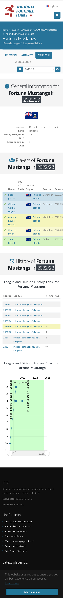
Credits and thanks (14, 536)
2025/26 (7, 310)
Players (29, 55)
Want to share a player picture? (19, 541)
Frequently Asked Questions (18, 526)
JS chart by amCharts (20, 382)
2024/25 (7, 315)
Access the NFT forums (16, 531)
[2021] (20, 69)
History (45, 55)
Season (7, 295)
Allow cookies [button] (32, 592)
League (17, 295)
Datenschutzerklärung (15, 546)
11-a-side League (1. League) (27, 304)
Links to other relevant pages (18, 521)
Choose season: (23, 61)
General (12, 55)
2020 (5, 346)
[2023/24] (58, 69)
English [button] (53, 6)
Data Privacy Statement (16, 551)
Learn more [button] (12, 583)
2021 (5, 337)
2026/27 (7, 304)
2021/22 (7, 332)
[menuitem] (28, 453)
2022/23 (7, 326)
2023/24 (7, 321)
